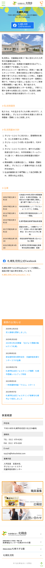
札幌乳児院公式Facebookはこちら (16, 274)
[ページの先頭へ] (41, 564)
